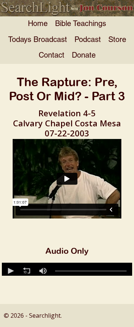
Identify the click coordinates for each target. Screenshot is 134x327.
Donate (84, 55)
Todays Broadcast (37, 40)
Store (117, 40)
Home (38, 24)
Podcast (87, 40)
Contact (51, 55)
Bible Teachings (80, 24)
